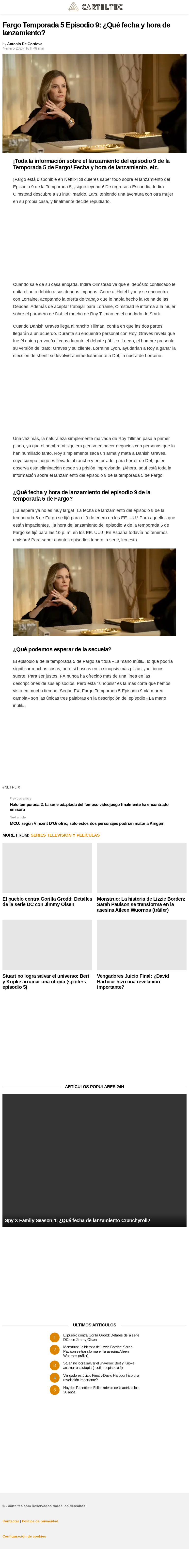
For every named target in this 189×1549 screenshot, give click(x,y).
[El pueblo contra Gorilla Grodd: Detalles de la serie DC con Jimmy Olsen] (47, 868)
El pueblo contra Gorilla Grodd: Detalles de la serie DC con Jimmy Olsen (47, 901)
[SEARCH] (184, 7)
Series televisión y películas (65, 835)
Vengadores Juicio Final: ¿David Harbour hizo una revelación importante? (133, 981)
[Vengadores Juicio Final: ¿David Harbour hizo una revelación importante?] (142, 945)
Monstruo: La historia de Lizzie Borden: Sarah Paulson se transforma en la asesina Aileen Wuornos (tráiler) (141, 904)
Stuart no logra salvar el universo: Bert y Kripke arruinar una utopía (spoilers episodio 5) (45, 981)
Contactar (10, 1521)
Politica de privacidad (40, 1521)
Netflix (12, 787)
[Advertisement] (94, 244)
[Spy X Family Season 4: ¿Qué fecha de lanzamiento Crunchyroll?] (94, 1160)
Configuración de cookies (24, 1536)
